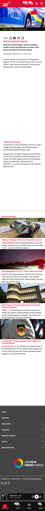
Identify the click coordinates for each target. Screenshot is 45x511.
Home (4, 412)
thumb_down (33, 496)
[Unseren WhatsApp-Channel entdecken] (2, 483)
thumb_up (40, 496)
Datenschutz (16, 479)
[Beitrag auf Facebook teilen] (14, 38)
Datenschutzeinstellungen (32, 479)
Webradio (5, 418)
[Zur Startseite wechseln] (7, 4)
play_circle (36, 496)
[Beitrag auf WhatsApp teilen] (10, 38)
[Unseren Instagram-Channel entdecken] (9, 483)
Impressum (5, 479)
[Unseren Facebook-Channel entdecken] (5, 483)
